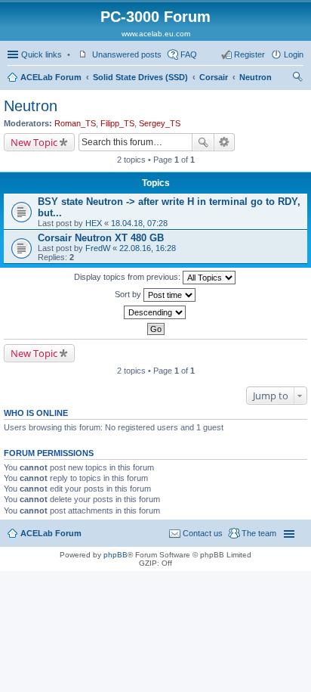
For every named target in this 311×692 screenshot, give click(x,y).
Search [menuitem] (297, 79)
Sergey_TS (159, 123)
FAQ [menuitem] (188, 54)
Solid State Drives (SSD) (140, 77)
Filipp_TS (117, 123)
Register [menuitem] (249, 54)
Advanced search (224, 142)
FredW (97, 248)
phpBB (115, 555)
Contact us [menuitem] (203, 533)
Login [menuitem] (293, 54)
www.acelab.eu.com (156, 33)
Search (203, 142)
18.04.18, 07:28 (139, 223)
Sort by (129, 294)
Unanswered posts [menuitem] (127, 54)
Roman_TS (75, 123)
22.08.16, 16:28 (147, 248)
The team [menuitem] (259, 533)
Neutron (255, 77)
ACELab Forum (51, 77)
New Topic (34, 142)
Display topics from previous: (128, 276)
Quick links (41, 54)
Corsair (213, 77)
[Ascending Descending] (155, 312)
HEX (93, 223)
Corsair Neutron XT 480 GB (101, 238)
